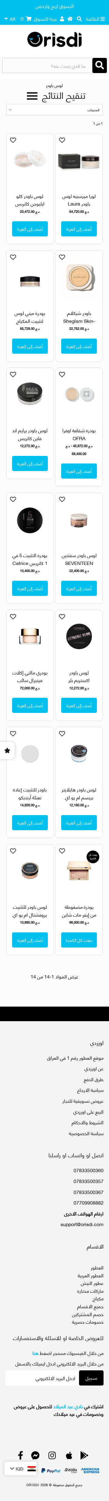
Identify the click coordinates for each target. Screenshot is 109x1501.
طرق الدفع (94, 1079)
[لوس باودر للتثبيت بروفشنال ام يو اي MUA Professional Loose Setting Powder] (30, 870)
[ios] (69, 1456)
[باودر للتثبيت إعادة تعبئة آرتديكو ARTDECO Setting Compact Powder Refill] (30, 753)
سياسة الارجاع (90, 1089)
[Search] (99, 65)
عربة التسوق (39, 18)
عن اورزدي (94, 1068)
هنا (35, 1352)
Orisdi (32, 1485)
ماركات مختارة (90, 1290)
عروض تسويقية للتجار (83, 1100)
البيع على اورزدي (88, 1111)
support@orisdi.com (82, 1223)
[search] (79, 18)
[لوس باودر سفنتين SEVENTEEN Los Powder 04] (79, 519)
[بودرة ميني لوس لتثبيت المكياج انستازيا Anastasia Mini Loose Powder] (30, 277)
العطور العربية (91, 1275)
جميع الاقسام (90, 1306)
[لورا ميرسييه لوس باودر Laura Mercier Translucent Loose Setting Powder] (79, 160)
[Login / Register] (62, 18)
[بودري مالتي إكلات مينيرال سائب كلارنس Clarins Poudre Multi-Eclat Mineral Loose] (30, 636)
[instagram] (52, 1456)
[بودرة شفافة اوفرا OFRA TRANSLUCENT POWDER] (79, 394)
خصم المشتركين (88, 1313)
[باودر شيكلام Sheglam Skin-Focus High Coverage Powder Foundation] (79, 277)
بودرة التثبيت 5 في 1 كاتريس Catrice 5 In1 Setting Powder (30, 566)
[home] (70, 18)
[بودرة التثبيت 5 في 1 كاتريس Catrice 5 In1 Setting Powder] (30, 519)
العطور (97, 1267)
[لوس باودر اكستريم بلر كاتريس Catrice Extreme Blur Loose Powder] (79, 636)
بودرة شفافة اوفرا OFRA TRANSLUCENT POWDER (79, 442)
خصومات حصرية (88, 1321)
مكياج (98, 1298)
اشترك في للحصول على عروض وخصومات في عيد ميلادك (59, 1410)
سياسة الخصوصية (86, 1132)
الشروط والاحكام (88, 1122)
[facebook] (20, 1456)
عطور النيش (92, 1282)
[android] (84, 1456)
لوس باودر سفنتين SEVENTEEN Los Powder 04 (79, 562)
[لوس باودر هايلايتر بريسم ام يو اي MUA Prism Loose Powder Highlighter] (79, 753)
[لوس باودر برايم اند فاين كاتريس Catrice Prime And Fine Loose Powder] (30, 394)
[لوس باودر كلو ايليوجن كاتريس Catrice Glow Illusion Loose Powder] (30, 160)
